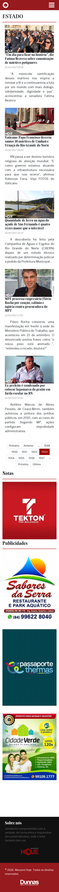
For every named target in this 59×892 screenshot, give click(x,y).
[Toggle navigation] (51, 5)
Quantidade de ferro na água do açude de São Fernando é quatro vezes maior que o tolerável (27, 224)
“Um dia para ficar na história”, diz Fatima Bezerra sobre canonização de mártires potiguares (29, 59)
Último (37, 464)
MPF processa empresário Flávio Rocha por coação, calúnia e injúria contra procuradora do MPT (28, 305)
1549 (47, 445)
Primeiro (14, 445)
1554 (11, 458)
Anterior (29, 445)
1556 (32, 458)
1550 (14, 451)
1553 (45, 451)
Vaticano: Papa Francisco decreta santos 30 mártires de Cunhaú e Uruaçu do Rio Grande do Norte (28, 141)
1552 (34, 451)
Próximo (23, 464)
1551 (24, 451)
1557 (42, 458)
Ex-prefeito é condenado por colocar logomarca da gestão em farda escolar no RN (27, 389)
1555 (21, 458)
